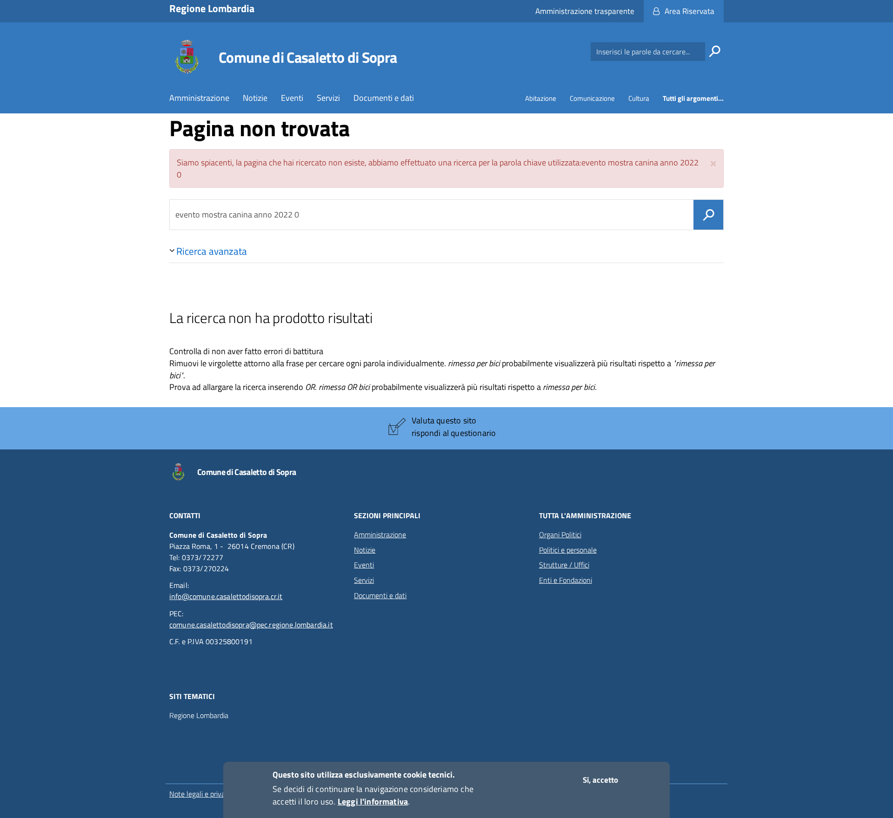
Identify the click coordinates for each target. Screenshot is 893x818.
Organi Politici (560, 534)
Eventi (292, 98)
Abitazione (540, 98)
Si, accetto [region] (600, 779)
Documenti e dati (383, 98)
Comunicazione (592, 98)
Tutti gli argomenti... (693, 98)
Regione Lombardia (198, 715)
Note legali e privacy (200, 793)
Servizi (328, 98)
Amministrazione (199, 98)
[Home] (186, 57)
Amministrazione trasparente (584, 11)
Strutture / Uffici (564, 564)
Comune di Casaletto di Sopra (308, 57)
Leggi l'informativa (373, 801)
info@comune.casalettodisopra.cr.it (225, 596)
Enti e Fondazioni (565, 580)
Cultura (638, 98)
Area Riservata (689, 11)
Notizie (255, 98)
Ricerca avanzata (211, 251)
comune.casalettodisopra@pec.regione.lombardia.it (251, 624)
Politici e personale (568, 549)
